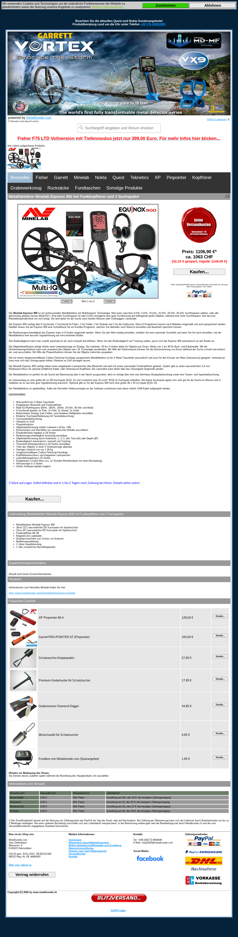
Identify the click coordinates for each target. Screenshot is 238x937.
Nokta (101, 177)
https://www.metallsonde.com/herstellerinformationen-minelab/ (42, 593)
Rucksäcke (58, 187)
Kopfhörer (202, 177)
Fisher (42, 177)
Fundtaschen (87, 187)
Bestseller (20, 177)
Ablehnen (212, 5)
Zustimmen (166, 5)
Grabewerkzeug (25, 187)
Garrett (61, 177)
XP (158, 177)
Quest (118, 177)
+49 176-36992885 (152, 24)
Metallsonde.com (39, 118)
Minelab (81, 177)
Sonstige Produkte (124, 187)
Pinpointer (176, 177)
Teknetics (139, 177)
